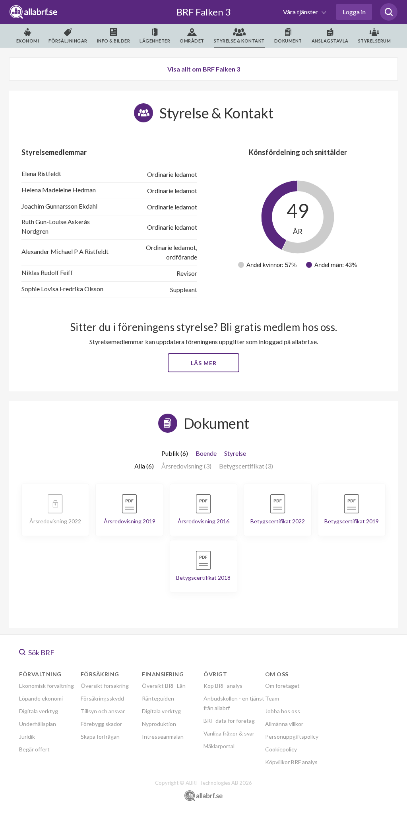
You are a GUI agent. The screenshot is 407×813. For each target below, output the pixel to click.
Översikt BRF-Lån (164, 685)
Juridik (27, 736)
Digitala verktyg (38, 711)
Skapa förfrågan (100, 736)
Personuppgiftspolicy (291, 736)
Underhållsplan (37, 723)
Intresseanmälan (163, 736)
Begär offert (34, 749)
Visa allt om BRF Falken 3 (203, 69)
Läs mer (204, 363)
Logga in (354, 11)
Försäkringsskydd (102, 698)
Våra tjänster (301, 11)
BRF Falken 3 (203, 11)
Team (272, 698)
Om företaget (282, 685)
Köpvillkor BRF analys (291, 762)
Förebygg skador (101, 723)
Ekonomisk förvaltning (46, 685)
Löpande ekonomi (41, 698)
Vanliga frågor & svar (229, 733)
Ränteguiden (158, 698)
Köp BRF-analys (223, 685)
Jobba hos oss (282, 711)
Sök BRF (40, 652)
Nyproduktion (159, 723)
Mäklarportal (219, 746)
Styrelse (235, 453)
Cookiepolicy (281, 749)
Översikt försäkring (105, 685)
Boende (206, 453)
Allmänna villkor (284, 723)
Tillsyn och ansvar (103, 711)
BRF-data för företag (229, 720)
